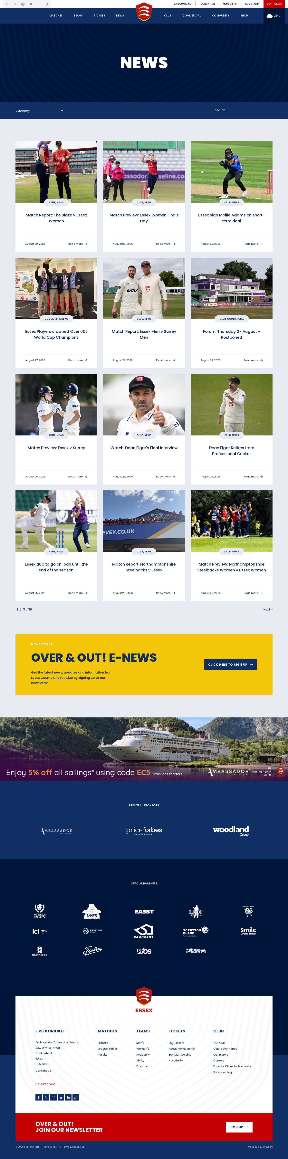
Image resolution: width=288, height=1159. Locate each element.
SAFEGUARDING (183, 3)
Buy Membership (180, 1055)
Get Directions (45, 1084)
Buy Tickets (176, 1043)
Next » (268, 609)
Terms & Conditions (73, 1147)
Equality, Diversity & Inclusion (233, 1066)
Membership (230, 3)
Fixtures (103, 1043)
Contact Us (43, 1071)
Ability (140, 1060)
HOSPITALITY (252, 3)
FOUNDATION (207, 3)
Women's (142, 1049)
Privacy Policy (51, 1147)
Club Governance (225, 1049)
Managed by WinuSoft (260, 1147)
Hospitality (176, 1060)
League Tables (108, 1049)
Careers (218, 1060)
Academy (143, 1055)
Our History (220, 1055)
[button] (55, 16)
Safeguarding (222, 1072)
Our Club (219, 1043)
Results (102, 1055)
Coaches (142, 1066)
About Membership (182, 1049)
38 (30, 609)
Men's (140, 1043)
